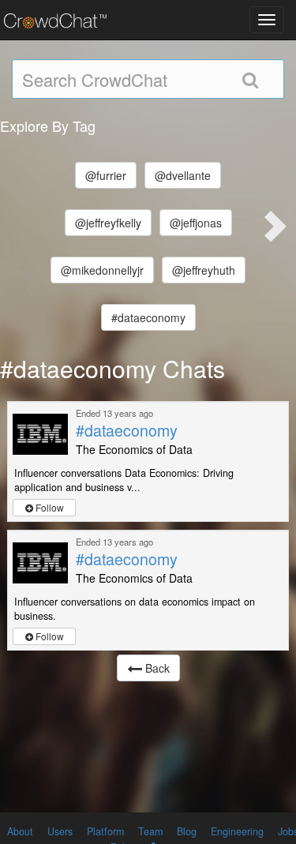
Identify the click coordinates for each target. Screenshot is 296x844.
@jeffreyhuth (203, 270)
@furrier (105, 175)
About (20, 831)
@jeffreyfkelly (108, 223)
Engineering (237, 831)
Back (156, 668)
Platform (105, 831)
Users (60, 831)
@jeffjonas (196, 223)
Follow (48, 507)
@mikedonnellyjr (102, 270)
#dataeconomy (148, 317)
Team (150, 831)
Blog (187, 831)
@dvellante (183, 175)
